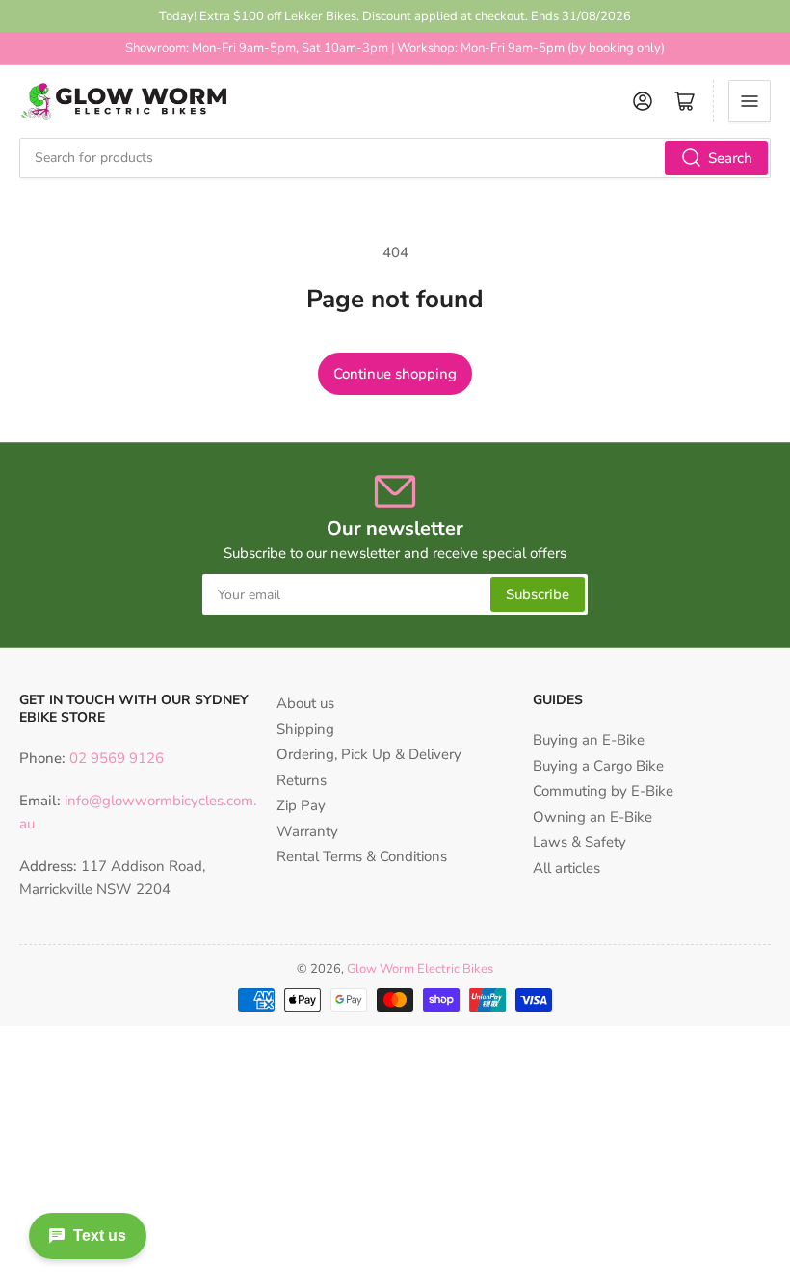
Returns (301, 780)
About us (305, 703)
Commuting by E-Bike (603, 791)
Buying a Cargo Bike (598, 765)
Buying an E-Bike (589, 739)
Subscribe (537, 594)
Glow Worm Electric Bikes (420, 969)
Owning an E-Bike (592, 817)
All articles (566, 868)
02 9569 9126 (115, 758)
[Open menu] (749, 101)
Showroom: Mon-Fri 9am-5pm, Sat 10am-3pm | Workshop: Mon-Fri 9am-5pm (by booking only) (395, 48)
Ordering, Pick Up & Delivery (368, 754)
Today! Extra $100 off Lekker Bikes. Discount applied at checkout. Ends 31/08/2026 (395, 16)
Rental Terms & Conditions (361, 856)
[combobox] (395, 158)
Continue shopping (395, 373)
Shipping (305, 729)
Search (730, 158)
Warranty (307, 831)
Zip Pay (301, 805)
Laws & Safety (579, 842)
